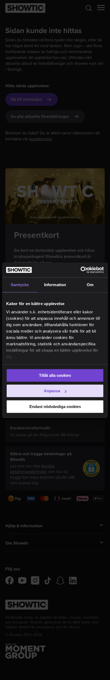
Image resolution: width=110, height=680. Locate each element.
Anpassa (52, 391)
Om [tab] (90, 284)
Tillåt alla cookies (55, 375)
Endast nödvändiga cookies (55, 406)
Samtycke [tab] (20, 284)
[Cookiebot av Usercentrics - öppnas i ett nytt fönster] (80, 269)
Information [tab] (55, 284)
